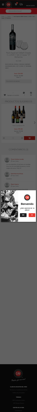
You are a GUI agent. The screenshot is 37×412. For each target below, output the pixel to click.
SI (32, 215)
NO (23, 215)
